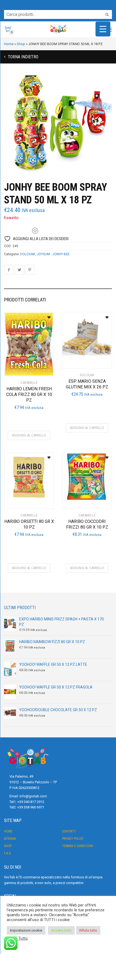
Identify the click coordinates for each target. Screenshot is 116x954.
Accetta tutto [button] (61, 930)
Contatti (69, 831)
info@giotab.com (33, 796)
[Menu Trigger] (102, 29)
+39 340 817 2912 (30, 802)
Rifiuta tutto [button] (88, 930)
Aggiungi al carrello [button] (29, 435)
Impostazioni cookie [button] (26, 930)
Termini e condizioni (77, 846)
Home (8, 831)
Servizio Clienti (14, 3)
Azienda (10, 839)
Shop (8, 846)
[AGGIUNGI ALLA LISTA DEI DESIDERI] (46, 315)
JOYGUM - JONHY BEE (53, 254)
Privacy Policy (73, 839)
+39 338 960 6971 (30, 807)
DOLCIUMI (27, 254)
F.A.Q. (8, 853)
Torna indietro (22, 56)
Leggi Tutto (18, 938)
